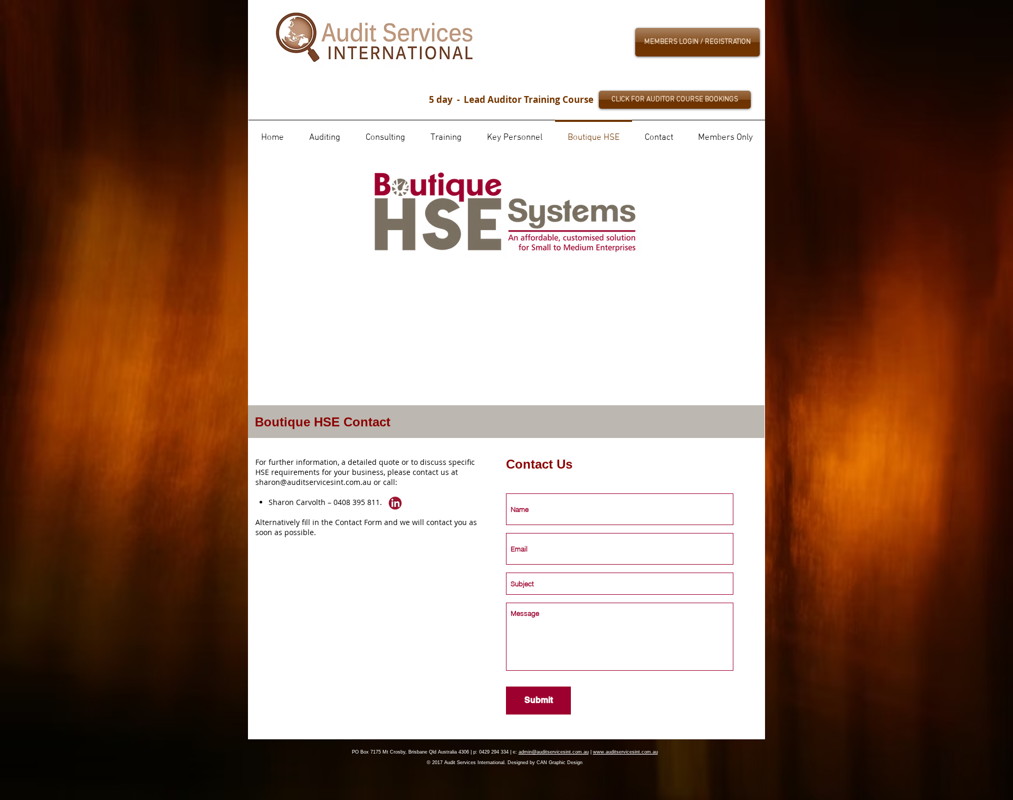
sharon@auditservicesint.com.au (313, 482)
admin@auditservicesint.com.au (554, 752)
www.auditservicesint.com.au (625, 752)
